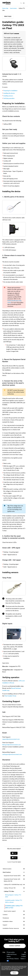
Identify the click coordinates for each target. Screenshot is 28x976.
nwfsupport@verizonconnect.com (12, 754)
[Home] (6, 3)
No (15, 857)
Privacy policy (11, 952)
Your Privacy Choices (13, 958)
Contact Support (14, 945)
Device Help (5, 8)
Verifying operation (8, 98)
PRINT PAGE (7, 16)
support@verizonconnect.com (11, 739)
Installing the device (9, 93)
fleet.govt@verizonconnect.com (11, 744)
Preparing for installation (10, 90)
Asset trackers (13, 8)
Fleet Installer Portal (10, 696)
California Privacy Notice (12, 955)
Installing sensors (8, 96)
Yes (15, 853)
